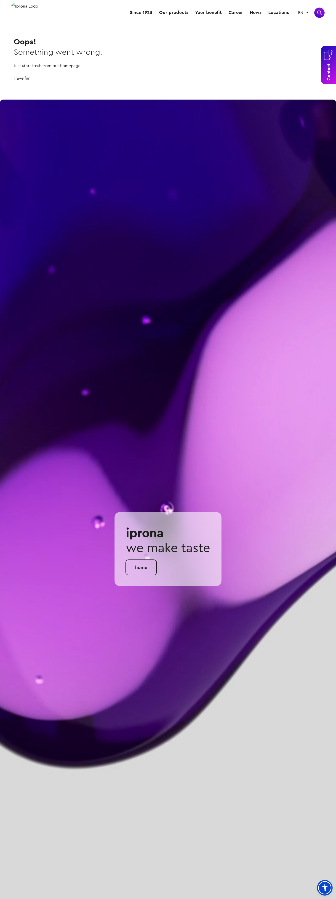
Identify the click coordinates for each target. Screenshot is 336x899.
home (141, 567)
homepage (70, 66)
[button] (324, 887)
